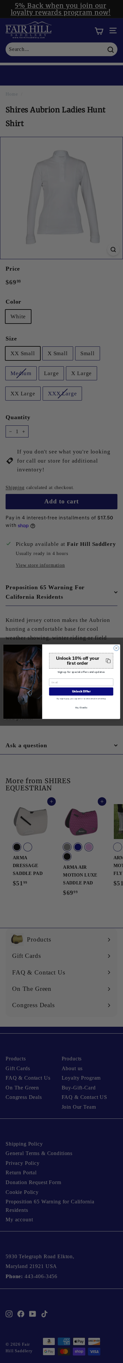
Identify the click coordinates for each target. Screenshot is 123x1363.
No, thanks (81, 707)
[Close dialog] (116, 648)
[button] (81, 661)
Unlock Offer (81, 691)
